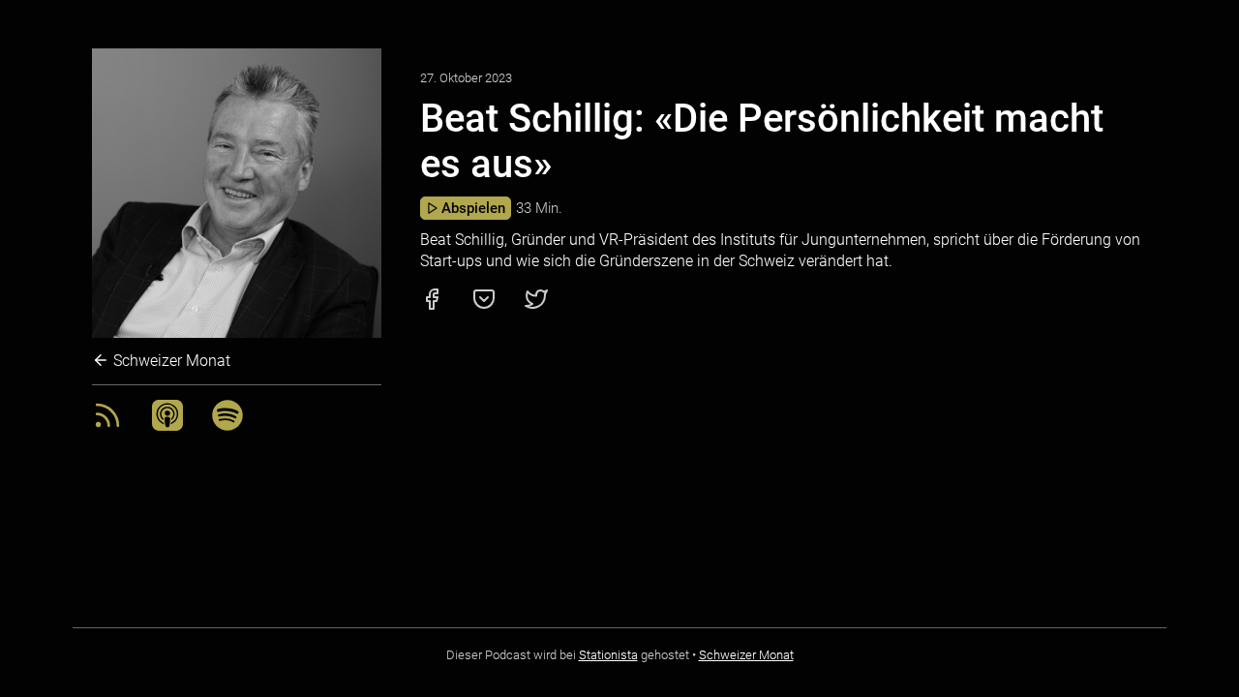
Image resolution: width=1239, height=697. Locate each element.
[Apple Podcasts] (167, 425)
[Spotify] (227, 425)
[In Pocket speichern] (484, 305)
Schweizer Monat (169, 360)
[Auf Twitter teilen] (536, 305)
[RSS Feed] (107, 425)
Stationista (608, 655)
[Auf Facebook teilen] (431, 305)
